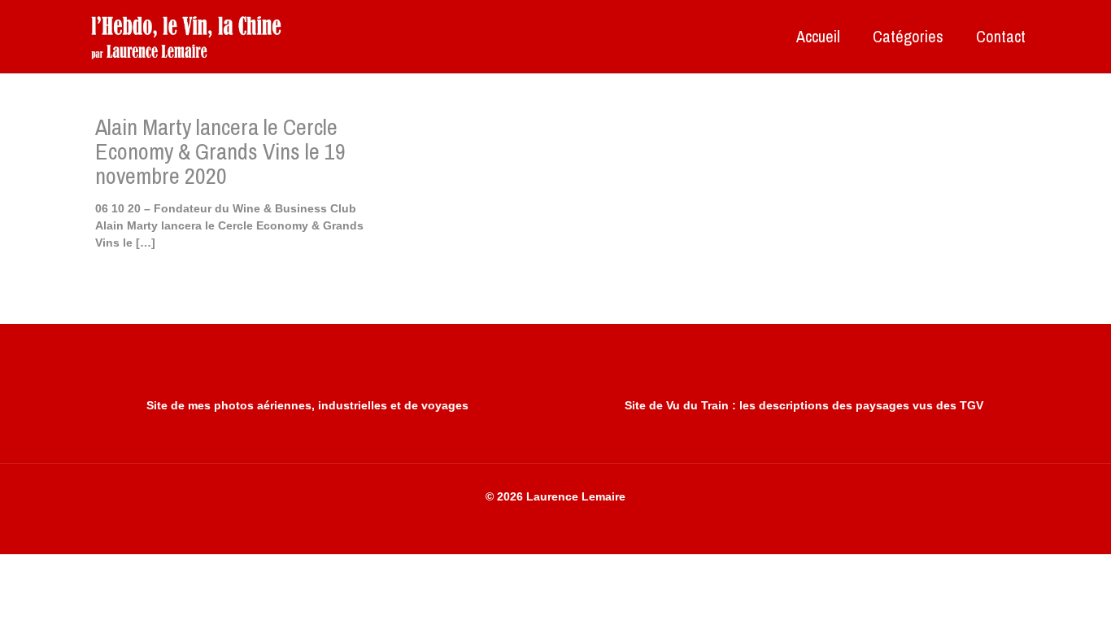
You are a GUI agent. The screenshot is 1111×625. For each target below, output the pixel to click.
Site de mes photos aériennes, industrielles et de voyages (307, 405)
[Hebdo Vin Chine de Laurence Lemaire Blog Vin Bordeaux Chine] (185, 36)
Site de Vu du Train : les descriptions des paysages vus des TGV (804, 405)
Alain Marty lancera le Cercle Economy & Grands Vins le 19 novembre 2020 (220, 151)
